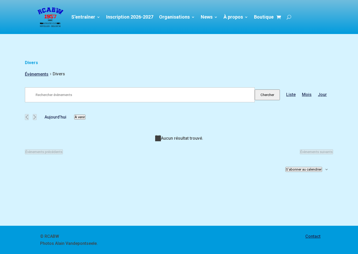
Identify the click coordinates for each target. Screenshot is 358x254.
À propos (233, 17)
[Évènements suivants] (35, 117)
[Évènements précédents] (27, 117)
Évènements (36, 74)
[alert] (179, 138)
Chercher (267, 95)
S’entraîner (83, 17)
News (207, 17)
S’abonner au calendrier (304, 169)
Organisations (174, 17)
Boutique (264, 17)
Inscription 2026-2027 (129, 17)
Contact (313, 236)
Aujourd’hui (55, 117)
